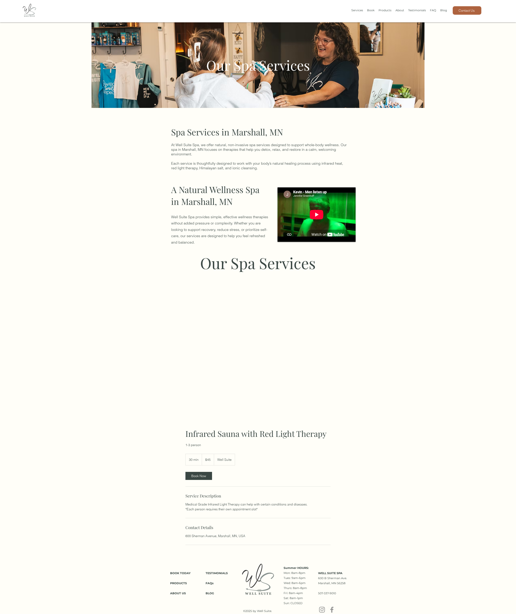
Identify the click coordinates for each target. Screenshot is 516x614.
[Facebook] (332, 610)
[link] (198, 476)
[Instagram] (322, 610)
